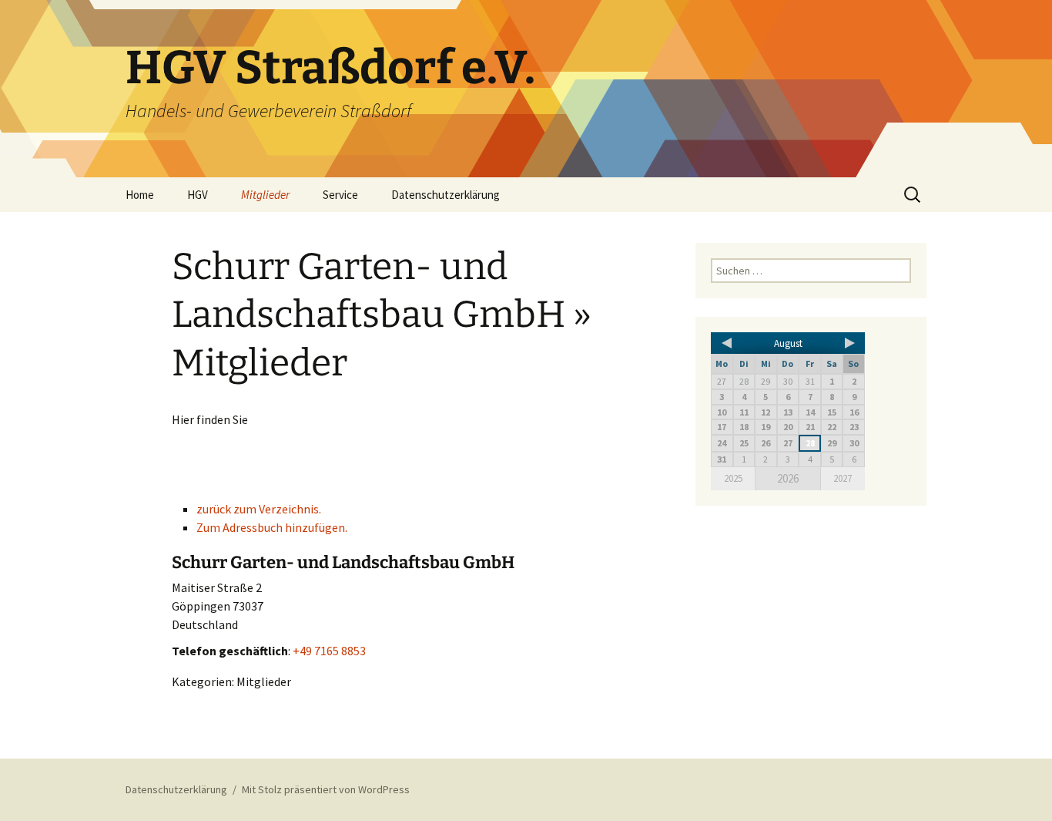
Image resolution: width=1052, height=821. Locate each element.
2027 (842, 478)
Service (340, 194)
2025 (733, 478)
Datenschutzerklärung (445, 194)
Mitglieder (265, 194)
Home (140, 194)
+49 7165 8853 (329, 650)
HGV (197, 194)
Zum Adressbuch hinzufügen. (271, 527)
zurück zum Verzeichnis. (258, 508)
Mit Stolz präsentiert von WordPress (326, 789)
